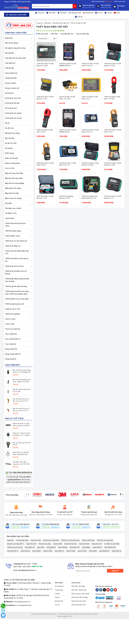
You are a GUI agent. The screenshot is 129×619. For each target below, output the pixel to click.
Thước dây (9, 324)
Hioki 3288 (40, 547)
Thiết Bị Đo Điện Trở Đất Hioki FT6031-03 (67, 164)
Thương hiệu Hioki (22, 540)
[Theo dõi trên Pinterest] (108, 590)
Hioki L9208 (93, 551)
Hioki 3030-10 (59, 551)
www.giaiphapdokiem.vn (22, 602)
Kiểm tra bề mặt (11, 158)
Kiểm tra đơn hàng (119, 1)
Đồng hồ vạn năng (12, 133)
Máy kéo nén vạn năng (14, 178)
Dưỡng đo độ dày (12, 103)
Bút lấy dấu (9, 53)
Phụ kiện (8, 203)
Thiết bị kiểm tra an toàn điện (17, 299)
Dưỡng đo (9, 93)
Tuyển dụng (59, 590)
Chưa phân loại (11, 73)
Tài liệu (109, 13)
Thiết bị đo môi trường (14, 266)
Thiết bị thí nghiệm (12, 314)
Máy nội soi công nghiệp (14, 183)
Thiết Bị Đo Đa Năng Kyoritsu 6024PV (66, 197)
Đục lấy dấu (9, 138)
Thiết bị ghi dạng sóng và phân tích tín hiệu (17, 280)
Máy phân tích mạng (13, 188)
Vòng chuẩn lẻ (10, 359)
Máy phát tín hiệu (12, 193)
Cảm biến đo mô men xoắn (15, 58)
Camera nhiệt (57, 544)
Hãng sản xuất (76, 13)
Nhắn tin (26, 527)
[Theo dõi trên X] (104, 590)
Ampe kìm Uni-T (97, 544)
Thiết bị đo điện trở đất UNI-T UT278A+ (112, 98)
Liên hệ (79, 17)
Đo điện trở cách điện (112, 544)
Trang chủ (40, 13)
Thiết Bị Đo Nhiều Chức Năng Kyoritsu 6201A (90, 197)
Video (118, 13)
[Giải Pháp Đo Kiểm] (16, 7)
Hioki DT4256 (47, 551)
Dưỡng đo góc (11, 108)
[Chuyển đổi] (31, 38)
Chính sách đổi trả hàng (79, 597)
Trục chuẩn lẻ (10, 344)
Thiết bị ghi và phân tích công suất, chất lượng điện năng (17, 292)
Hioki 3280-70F (75, 547)
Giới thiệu (52, 13)
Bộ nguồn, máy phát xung (15, 48)
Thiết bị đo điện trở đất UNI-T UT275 (45, 131)
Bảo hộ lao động (11, 43)
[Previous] (26, 494)
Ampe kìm (9, 38)
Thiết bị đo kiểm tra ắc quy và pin (16, 259)
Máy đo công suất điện (14, 173)
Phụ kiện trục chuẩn (13, 208)
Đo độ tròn (9, 128)
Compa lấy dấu (11, 78)
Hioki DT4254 (82, 551)
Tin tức (100, 13)
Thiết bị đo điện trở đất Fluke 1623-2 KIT (67, 98)
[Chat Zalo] (3, 610)
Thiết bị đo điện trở (13, 246)
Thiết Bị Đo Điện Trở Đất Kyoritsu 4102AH (112, 164)
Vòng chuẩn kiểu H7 (13, 354)
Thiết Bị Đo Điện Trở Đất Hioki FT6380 (45, 164)
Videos (57, 597)
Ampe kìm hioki (31, 544)
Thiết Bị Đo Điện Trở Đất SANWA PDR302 (67, 131)
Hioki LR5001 (36, 551)
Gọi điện (17, 527)
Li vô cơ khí (9, 168)
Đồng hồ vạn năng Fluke (105, 540)
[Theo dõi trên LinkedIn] (111, 590)
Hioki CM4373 (97, 547)
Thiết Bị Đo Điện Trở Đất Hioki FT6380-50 (90, 64)
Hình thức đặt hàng (78, 586)
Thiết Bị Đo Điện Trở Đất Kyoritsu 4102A (45, 197)
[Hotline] (3, 606)
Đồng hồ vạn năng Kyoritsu (70, 540)
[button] (119, 7)
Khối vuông (9, 153)
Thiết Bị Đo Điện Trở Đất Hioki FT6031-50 (90, 131)
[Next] (123, 494)
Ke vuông (8, 148)
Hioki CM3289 (62, 547)
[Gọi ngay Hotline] (19, 25)
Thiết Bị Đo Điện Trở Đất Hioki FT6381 (112, 131)
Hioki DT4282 (70, 551)
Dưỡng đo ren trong (13, 118)
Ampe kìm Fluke (36, 540)
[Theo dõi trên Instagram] (100, 590)
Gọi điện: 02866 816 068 (112, 527)
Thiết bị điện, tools (12, 236)
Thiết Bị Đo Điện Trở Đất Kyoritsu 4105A (45, 98)
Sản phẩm (63, 13)
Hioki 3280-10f (30, 547)
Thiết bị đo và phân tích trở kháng (16, 272)
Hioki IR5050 (86, 547)
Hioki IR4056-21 (104, 551)
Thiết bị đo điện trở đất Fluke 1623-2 (90, 98)
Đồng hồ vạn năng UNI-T (15, 544)
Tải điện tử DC (11, 213)
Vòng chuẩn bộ (11, 349)
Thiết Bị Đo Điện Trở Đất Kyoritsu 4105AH (45, 64)
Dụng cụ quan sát (12, 88)
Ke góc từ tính (11, 143)
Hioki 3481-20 (116, 551)
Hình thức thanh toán (78, 590)
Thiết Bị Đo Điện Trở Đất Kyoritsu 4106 (112, 197)
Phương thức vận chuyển (80, 594)
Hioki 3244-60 (25, 551)
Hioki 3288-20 (51, 547)
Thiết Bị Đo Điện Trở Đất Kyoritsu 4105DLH (90, 164)
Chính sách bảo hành (78, 601)
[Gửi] (75, 6)
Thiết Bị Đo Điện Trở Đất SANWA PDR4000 (67, 64)
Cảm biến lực (10, 63)
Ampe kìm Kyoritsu (70, 544)
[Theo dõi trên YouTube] (115, 590)
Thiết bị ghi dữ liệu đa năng (16, 286)
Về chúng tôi (59, 586)
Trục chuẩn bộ (11, 334)
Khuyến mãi (89, 13)
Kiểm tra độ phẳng (12, 163)
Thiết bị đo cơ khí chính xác (16, 241)
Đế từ (7, 123)
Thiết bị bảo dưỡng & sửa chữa (15, 224)
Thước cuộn (10, 319)
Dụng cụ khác (10, 83)
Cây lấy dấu (9, 68)
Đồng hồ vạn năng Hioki (51, 540)
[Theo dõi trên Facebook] (97, 590)
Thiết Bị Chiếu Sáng (13, 231)
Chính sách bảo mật (78, 605)
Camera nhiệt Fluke (88, 540)
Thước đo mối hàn (12, 329)
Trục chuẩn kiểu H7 (12, 339)
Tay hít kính (9, 218)
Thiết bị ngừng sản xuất (14, 304)
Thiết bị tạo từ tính (12, 309)
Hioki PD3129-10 (12, 551)
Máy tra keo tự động (13, 198)
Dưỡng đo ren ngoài (13, 113)
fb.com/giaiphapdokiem (23, 605)
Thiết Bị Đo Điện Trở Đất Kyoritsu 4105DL (112, 64)
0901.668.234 (109, 1)
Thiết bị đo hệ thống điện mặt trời (17, 252)
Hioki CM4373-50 (110, 547)
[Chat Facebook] (3, 615)
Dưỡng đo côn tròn (13, 98)
